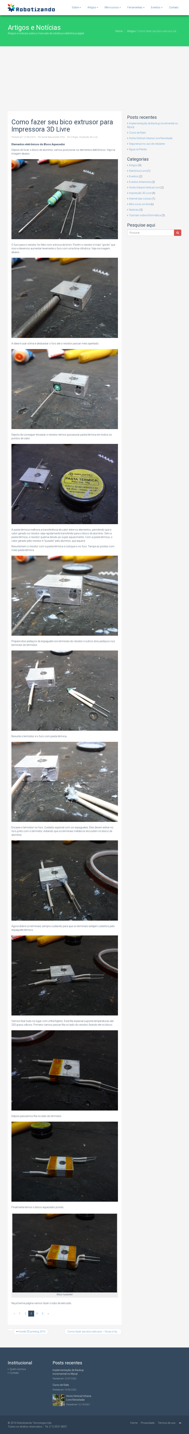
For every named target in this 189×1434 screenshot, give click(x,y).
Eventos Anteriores (140, 181)
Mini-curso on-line (139, 204)
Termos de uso (167, 1422)
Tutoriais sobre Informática (145, 215)
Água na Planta (138, 149)
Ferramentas (135, 7)
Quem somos (18, 1369)
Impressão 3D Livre (88, 137)
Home (119, 31)
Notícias (134, 209)
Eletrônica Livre (138, 170)
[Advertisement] (94, 74)
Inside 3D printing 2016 (32, 1331)
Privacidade (147, 1422)
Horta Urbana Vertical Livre (144, 187)
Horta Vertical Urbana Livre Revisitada (150, 138)
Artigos (92, 7)
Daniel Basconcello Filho (53, 137)
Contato (173, 7)
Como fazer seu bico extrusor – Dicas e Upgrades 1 (94, 1331)
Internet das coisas (140, 198)
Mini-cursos (112, 7)
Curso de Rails (137, 132)
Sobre (75, 7)
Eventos (156, 7)
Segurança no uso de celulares (147, 143)
